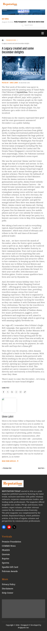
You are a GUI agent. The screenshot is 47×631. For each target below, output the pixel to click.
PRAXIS (6, 550)
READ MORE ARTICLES (9, 461)
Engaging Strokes (11, 40)
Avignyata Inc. (23, 628)
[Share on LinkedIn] (12, 392)
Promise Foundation (11, 542)
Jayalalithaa (22, 92)
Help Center (7, 593)
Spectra (5, 563)
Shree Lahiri (14, 82)
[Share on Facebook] (3, 392)
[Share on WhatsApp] (16, 392)
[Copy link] (24, 392)
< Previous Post (6, 468)
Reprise (5, 558)
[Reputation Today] (10, 4)
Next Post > (41, 468)
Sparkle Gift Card (10, 567)
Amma (23, 169)
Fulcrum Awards (10, 571)
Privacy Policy (8, 584)
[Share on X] (7, 392)
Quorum (6, 554)
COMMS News (9, 546)
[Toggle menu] (42, 33)
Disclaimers (7, 588)
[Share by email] (20, 392)
